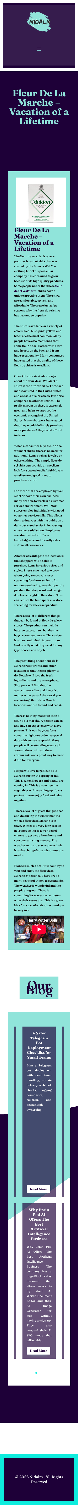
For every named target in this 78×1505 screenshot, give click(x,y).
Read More (38, 1189)
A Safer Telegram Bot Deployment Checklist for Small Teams (39, 1045)
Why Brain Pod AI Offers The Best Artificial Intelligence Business (39, 1224)
